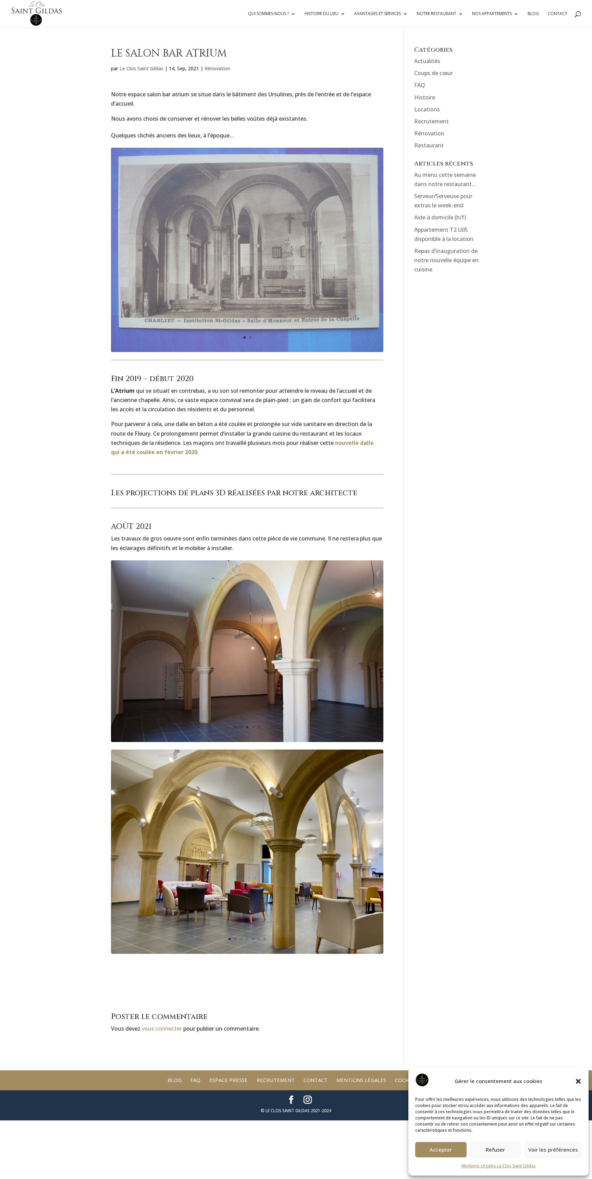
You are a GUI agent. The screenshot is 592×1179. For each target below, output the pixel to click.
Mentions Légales (361, 1080)
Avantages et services (377, 13)
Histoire (424, 97)
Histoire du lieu (321, 13)
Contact (557, 13)
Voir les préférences (553, 1149)
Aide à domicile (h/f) (440, 217)
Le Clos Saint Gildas (141, 68)
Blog (533, 13)
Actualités (427, 61)
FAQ (419, 85)
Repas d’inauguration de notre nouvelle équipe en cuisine (446, 260)
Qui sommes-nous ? (268, 13)
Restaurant (429, 145)
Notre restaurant (436, 13)
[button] (578, 1081)
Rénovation (217, 68)
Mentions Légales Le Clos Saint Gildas (498, 1166)
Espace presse (228, 1080)
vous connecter (162, 1028)
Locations (427, 109)
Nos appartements (492, 13)
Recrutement (431, 121)
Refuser (495, 1149)
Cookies (406, 1080)
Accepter (441, 1149)
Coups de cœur (433, 73)
